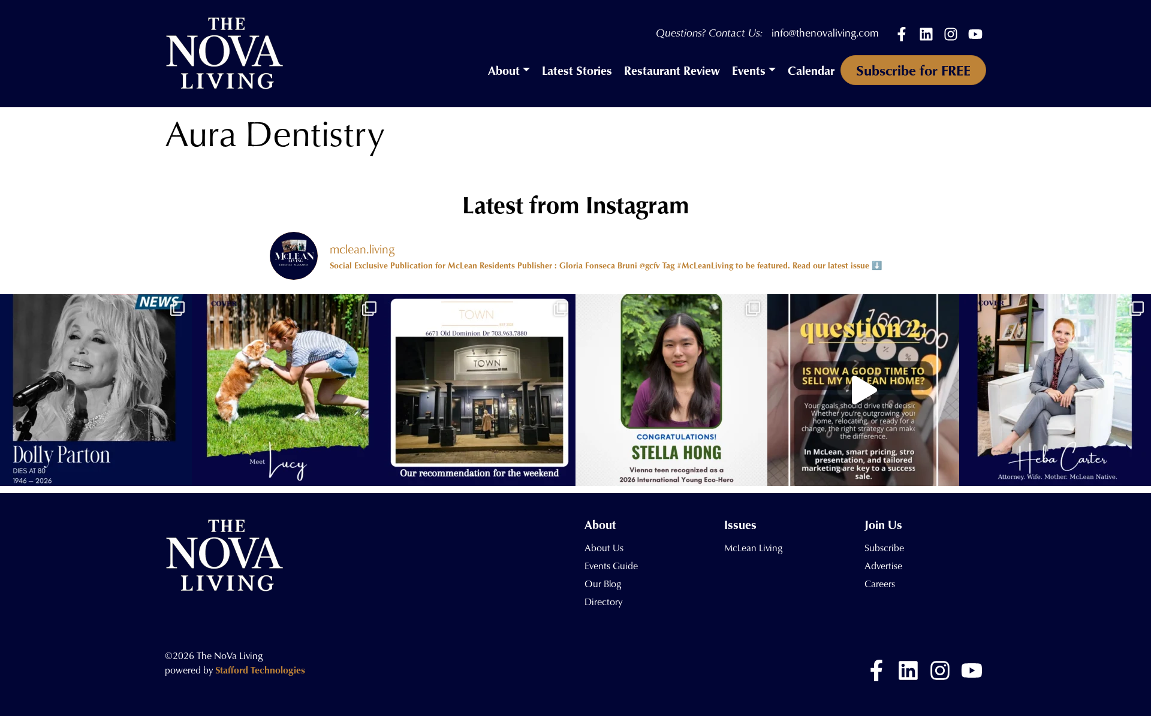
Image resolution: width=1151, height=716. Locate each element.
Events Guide (611, 565)
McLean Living (753, 547)
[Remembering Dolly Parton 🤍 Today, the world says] (96, 390)
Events (749, 70)
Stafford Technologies (260, 669)
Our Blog (602, 583)
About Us (603, 547)
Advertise (883, 565)
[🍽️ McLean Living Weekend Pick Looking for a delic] (480, 390)
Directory (603, 601)
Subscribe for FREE (913, 70)
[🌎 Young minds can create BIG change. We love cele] (671, 390)
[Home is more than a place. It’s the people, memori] (288, 390)
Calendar (811, 70)
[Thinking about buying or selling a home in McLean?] (863, 390)
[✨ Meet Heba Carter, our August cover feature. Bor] (1055, 390)
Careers (879, 583)
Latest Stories (577, 70)
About (504, 70)
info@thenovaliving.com (825, 32)
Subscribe (884, 547)
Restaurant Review (672, 70)
